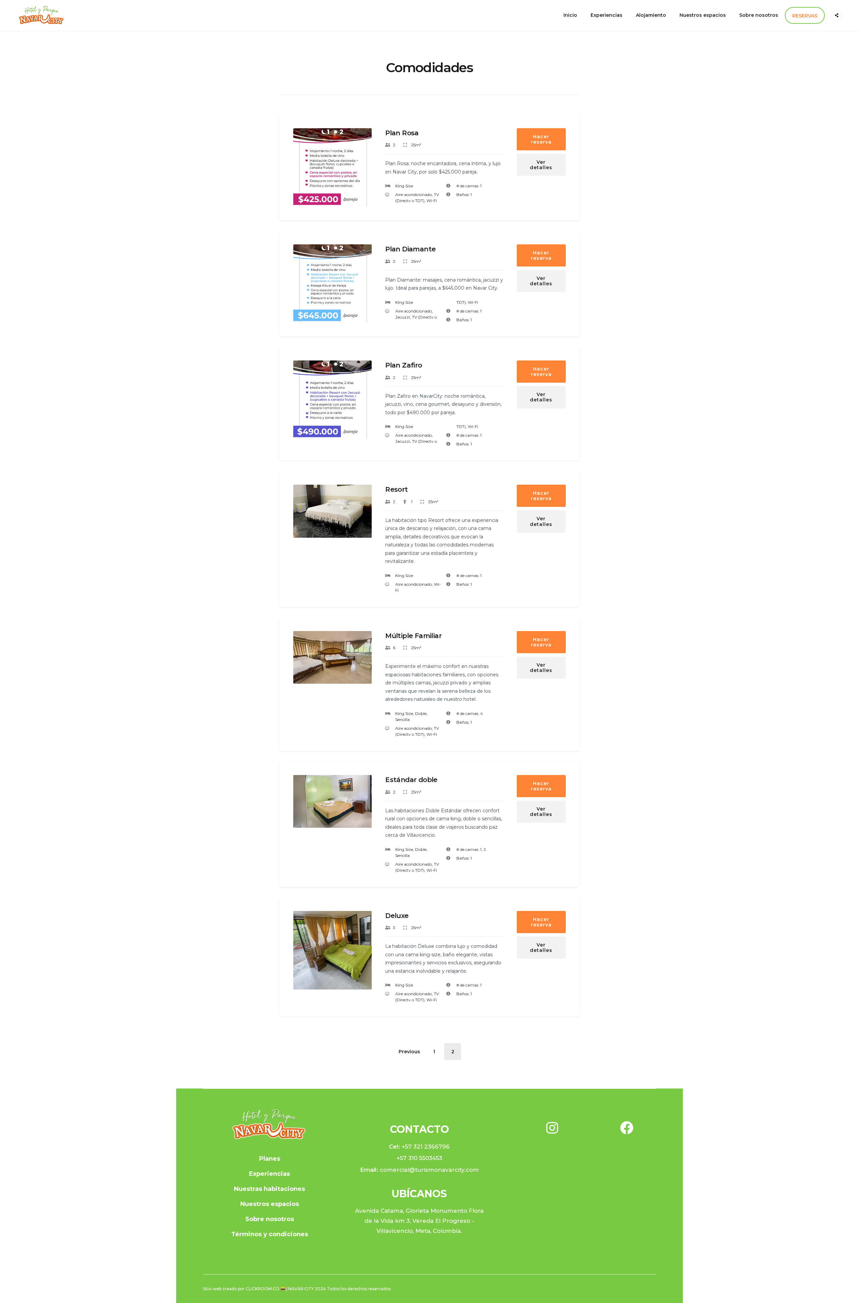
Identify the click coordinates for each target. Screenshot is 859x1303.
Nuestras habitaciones (269, 1189)
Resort (396, 489)
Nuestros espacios (702, 15)
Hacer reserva (541, 139)
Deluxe (396, 916)
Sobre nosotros (758, 15)
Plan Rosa (402, 133)
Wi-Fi (431, 200)
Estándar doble (411, 780)
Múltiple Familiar (413, 636)
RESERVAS (804, 16)
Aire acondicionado (413, 194)
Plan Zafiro (403, 365)
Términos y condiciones (269, 1234)
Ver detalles (541, 165)
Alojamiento (651, 15)
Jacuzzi (402, 317)
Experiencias (606, 15)
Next (362, 173)
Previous (303, 173)
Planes (269, 1158)
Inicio (570, 15)
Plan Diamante (410, 249)
